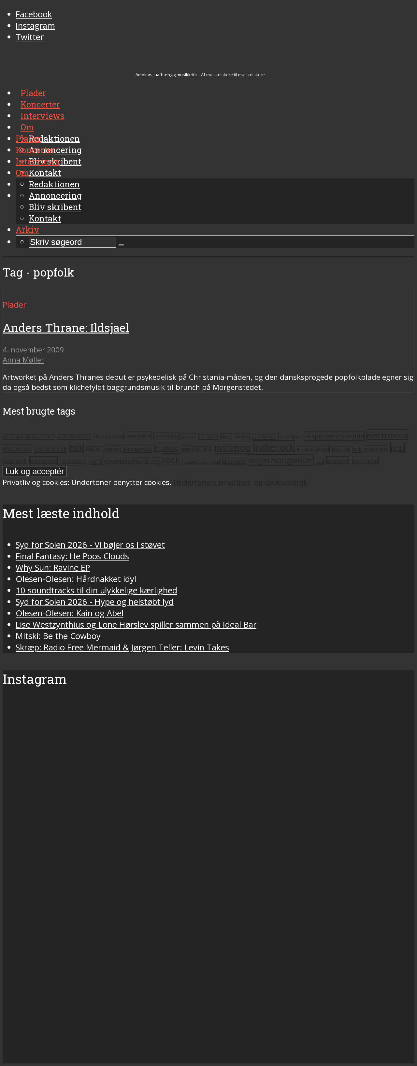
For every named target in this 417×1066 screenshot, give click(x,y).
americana (166, 436)
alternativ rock (108, 436)
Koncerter (35, 149)
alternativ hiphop (40, 437)
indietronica (307, 449)
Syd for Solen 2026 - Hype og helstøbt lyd (95, 601)
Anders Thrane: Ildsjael (66, 327)
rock (171, 460)
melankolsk (376, 449)
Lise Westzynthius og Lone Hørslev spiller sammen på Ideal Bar (136, 624)
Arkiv (27, 229)
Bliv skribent (55, 206)
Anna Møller (23, 360)
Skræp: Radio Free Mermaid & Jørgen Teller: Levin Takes (122, 647)
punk (142, 461)
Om (22, 172)
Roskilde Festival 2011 (201, 461)
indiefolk (204, 449)
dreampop (290, 436)
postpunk (43, 461)
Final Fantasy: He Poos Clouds (72, 556)
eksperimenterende (334, 436)
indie (187, 449)
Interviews (38, 161)
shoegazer (234, 461)
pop (397, 447)
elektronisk (50, 448)
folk (76, 447)
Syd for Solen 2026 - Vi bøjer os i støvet (90, 544)
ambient (139, 436)
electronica (387, 435)
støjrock (338, 461)
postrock (73, 460)
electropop (17, 448)
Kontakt (45, 218)
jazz (325, 449)
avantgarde (208, 436)
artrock (189, 437)
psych (95, 461)
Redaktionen (54, 184)
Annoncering (55, 195)
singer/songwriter (280, 460)
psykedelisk (118, 461)
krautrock (341, 449)
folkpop (93, 449)
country (242, 437)
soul (320, 461)
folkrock (112, 449)
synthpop (365, 461)
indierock (274, 447)
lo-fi (357, 448)
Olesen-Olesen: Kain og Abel (69, 613)
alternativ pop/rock (74, 437)
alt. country (12, 437)
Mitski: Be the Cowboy (58, 636)
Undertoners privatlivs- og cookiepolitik (240, 482)
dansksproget (264, 436)
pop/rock (15, 461)
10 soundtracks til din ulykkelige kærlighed (96, 590)
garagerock (137, 448)
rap (155, 461)
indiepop (232, 447)
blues (226, 437)
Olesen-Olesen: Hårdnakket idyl (76, 579)
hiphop (166, 448)
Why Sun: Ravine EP (53, 567)
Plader (28, 138)
